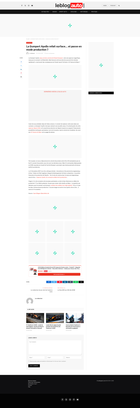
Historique (84, 11)
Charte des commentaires (34, 382)
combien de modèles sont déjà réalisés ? (62, 185)
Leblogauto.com (102, 380)
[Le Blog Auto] (70, 6)
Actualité (29, 42)
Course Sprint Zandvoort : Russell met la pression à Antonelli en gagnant (73, 326)
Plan (29, 386)
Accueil (27, 38)
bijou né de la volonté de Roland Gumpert (51, 58)
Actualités (45, 11)
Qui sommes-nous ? (32, 383)
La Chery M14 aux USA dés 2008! (66, 290)
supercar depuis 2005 (34, 128)
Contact (30, 385)
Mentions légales (32, 380)
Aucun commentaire (50, 53)
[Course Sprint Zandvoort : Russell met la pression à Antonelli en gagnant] (75, 318)
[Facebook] (21, 61)
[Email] (21, 76)
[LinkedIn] (21, 69)
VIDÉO (105, 5)
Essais (55, 11)
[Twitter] (21, 65)
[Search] (119, 5)
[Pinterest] (21, 73)
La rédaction (32, 53)
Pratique (94, 11)
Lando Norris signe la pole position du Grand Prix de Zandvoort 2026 (53, 326)
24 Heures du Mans (36, 132)
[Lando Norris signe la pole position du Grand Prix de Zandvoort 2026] (55, 318)
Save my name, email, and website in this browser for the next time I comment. (48, 361)
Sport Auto (63, 11)
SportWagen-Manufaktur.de (41, 193)
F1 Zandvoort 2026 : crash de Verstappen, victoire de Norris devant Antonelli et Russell (35, 326)
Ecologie (74, 11)
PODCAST (113, 5)
